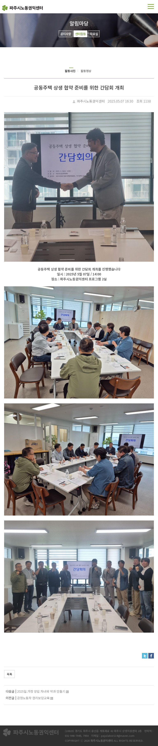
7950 (86, 736)
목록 (9, 674)
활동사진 (70, 71)
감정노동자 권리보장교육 (33, 698)
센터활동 (80, 34)
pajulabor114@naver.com (118, 736)
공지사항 (65, 34)
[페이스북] (151, 655)
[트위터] (145, 655)
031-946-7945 (73, 736)
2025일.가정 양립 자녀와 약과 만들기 (41, 691)
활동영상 (86, 71)
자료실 (94, 34)
